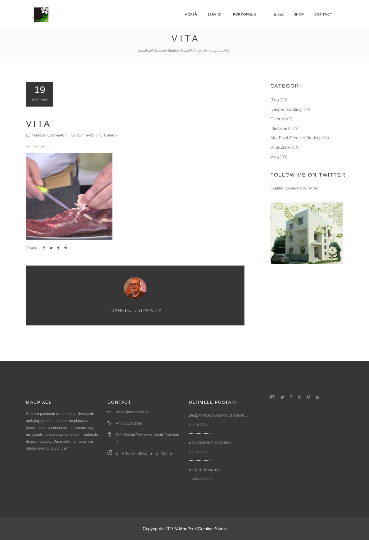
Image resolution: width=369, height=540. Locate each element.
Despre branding (286, 109)
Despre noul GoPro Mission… (219, 415)
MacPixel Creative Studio (158, 51)
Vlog (274, 156)
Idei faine (278, 128)
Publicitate (280, 147)
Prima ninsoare (204, 469)
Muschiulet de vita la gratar (201, 51)
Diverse (277, 118)
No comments (83, 135)
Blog (274, 99)
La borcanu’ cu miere (210, 442)
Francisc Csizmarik (48, 135)
